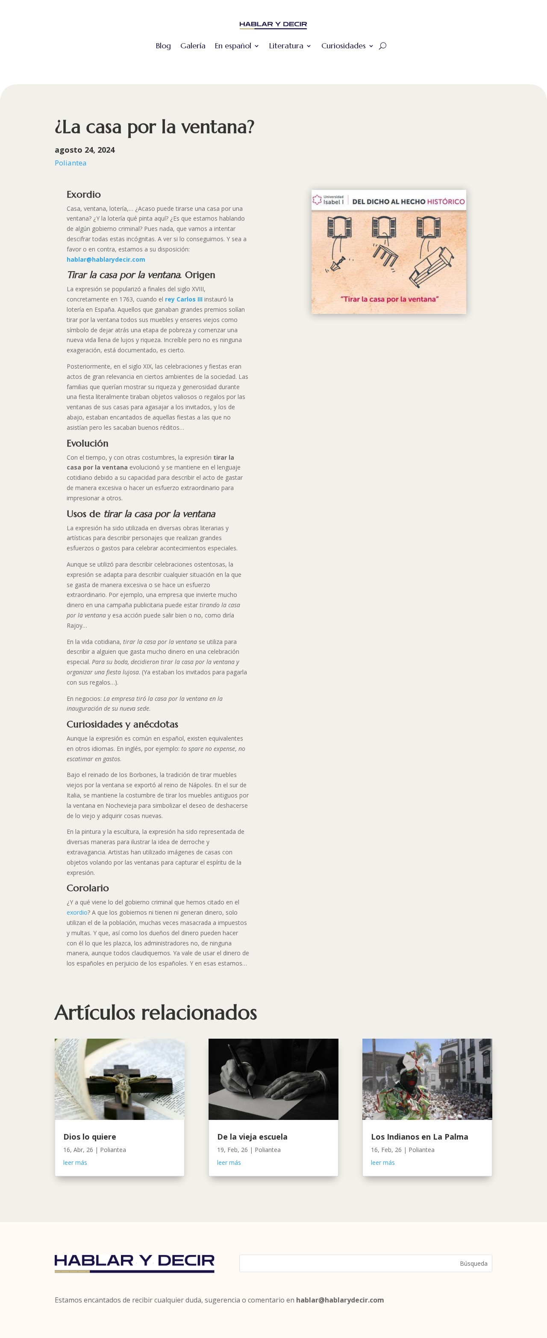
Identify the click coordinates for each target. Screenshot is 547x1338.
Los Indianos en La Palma (419, 1136)
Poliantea (71, 163)
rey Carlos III (184, 299)
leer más (75, 1162)
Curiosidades (343, 45)
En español (233, 45)
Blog (163, 45)
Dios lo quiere (89, 1136)
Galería (193, 45)
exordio (77, 912)
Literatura (286, 45)
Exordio (84, 194)
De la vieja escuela (252, 1136)
